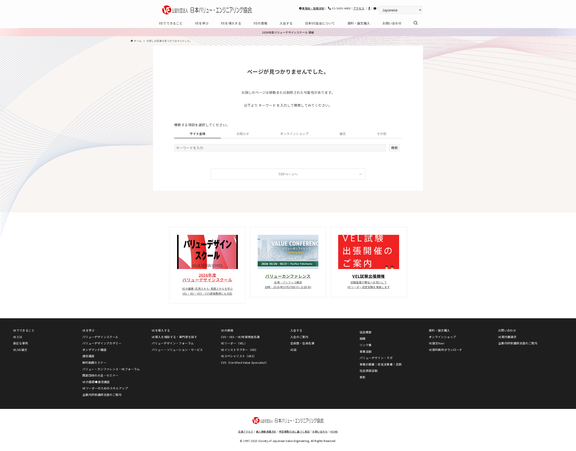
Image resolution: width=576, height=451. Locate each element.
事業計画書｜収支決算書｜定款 (381, 364)
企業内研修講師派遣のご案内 (102, 395)
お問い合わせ (507, 330)
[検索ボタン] (416, 23)
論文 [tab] (343, 133)
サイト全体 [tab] (197, 133)
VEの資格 (227, 330)
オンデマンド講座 (94, 350)
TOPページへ (288, 174)
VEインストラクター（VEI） (239, 350)
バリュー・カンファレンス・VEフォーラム (111, 369)
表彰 (363, 377)
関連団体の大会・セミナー (100, 375)
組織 (363, 338)
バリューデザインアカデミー (102, 343)
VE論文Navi (436, 343)
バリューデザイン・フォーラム (173, 343)
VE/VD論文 (20, 350)
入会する (296, 330)
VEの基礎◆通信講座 (96, 382)
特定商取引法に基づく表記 (294, 431)
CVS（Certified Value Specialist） (244, 362)
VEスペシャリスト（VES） (238, 356)
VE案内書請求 (507, 337)
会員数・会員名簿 (302, 343)
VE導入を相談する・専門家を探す (174, 337)
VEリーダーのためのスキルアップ (105, 388)
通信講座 (88, 356)
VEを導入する (161, 330)
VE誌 (293, 350)
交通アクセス (245, 431)
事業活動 (366, 351)
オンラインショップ (442, 337)
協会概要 (366, 332)
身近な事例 (20, 343)
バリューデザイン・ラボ (376, 358)
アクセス (358, 8)
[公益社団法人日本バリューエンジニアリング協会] (207, 9)
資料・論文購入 (439, 330)
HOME (334, 431)
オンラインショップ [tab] (294, 133)
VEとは (17, 337)
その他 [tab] (381, 133)
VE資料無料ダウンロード (445, 350)
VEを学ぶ (88, 330)
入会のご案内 (299, 337)
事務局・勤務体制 (313, 8)
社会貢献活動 (369, 370)
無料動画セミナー (94, 362)
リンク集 (366, 345)
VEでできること (23, 330)
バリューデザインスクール (100, 337)
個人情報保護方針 (266, 431)
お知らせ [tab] (242, 133)
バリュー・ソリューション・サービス (177, 350)
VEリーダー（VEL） (234, 343)
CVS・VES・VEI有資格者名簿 (240, 337)
